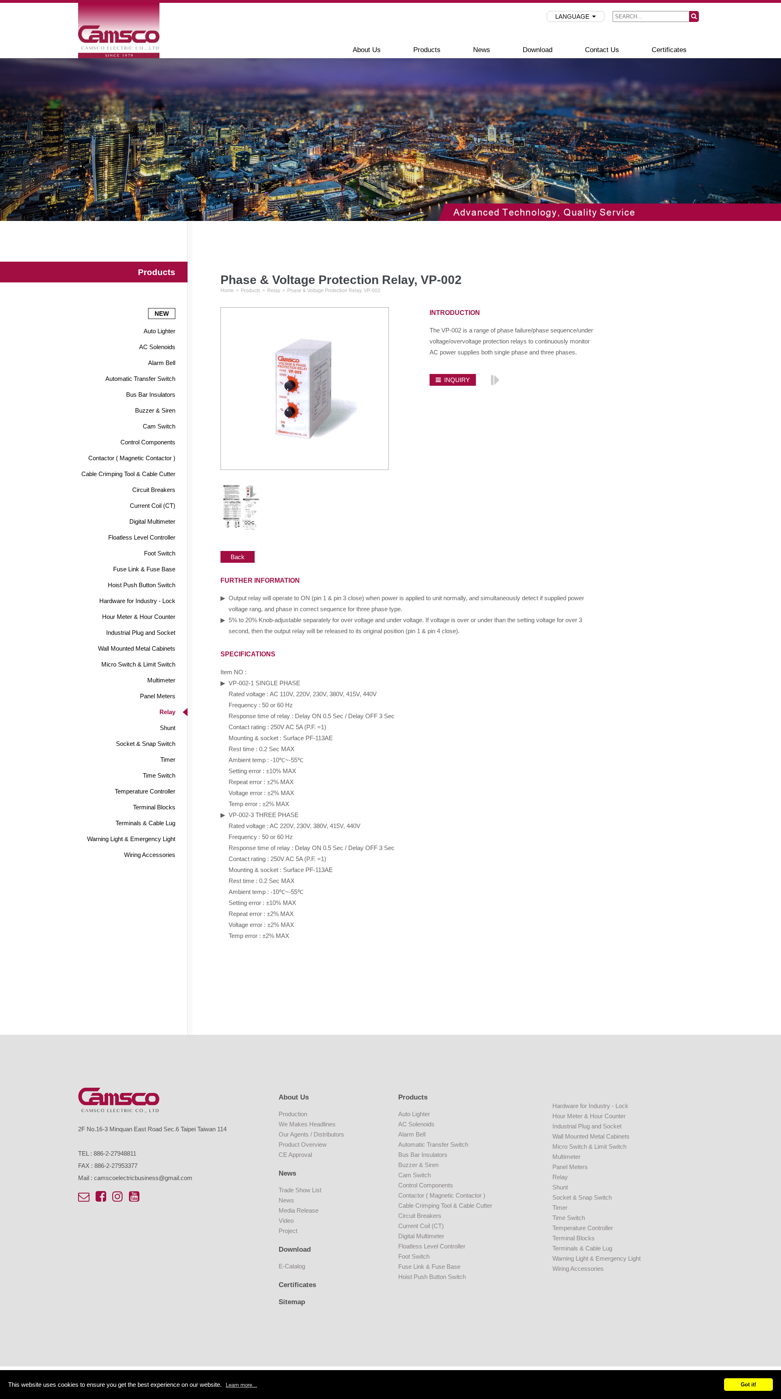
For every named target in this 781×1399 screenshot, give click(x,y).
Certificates (669, 49)
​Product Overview (303, 1144)
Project (288, 1230)
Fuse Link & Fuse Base (144, 569)
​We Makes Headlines (307, 1124)
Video (286, 1220)
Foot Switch (159, 553)
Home (227, 290)
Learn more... (241, 1385)
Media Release (299, 1210)
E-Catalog (292, 1266)
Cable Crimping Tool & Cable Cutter (128, 473)
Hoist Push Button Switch (141, 584)
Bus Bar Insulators (150, 394)
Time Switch (159, 775)
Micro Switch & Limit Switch (138, 664)
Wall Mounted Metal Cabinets (136, 648)
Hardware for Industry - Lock (137, 600)
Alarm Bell (161, 362)
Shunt (167, 727)
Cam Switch (159, 426)
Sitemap (292, 1302)
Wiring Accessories (149, 854)
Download (537, 49)
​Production (293, 1113)
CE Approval (295, 1154)
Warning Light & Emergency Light (131, 838)
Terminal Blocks (154, 807)
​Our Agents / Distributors (311, 1134)
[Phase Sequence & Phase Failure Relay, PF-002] (495, 379)
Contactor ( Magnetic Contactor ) (131, 458)
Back (237, 556)
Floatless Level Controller (141, 537)
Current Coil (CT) (152, 505)
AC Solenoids (157, 346)
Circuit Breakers (153, 489)
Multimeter (161, 680)
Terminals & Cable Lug (145, 823)
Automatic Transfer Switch (140, 378)
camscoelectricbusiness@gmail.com (143, 1177)
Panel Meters (157, 696)
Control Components (147, 442)
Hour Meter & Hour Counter (138, 616)
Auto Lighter (159, 331)
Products (427, 49)
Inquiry (457, 379)
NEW (162, 313)
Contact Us (602, 49)
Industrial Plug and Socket (140, 632)
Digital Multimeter (152, 521)
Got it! (748, 1385)
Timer (167, 759)
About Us (367, 49)
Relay (167, 711)
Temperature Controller (145, 791)
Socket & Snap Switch (145, 743)
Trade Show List (300, 1190)
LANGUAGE (572, 16)
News (481, 49)
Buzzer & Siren (155, 410)
